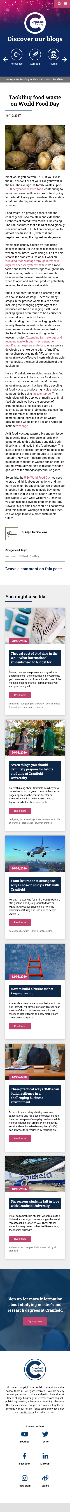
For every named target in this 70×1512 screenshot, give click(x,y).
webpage (22, 426)
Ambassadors (16, 1247)
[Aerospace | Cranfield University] (17, 54)
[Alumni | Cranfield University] (54, 54)
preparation (27, 822)
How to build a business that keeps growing (32, 991)
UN (20, 556)
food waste (11, 556)
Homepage (11, 79)
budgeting (14, 703)
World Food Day (31, 556)
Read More (20, 695)
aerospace (14, 931)
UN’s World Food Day (37, 477)
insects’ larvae (42, 393)
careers (42, 1247)
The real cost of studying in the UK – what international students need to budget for (34, 657)
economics (28, 707)
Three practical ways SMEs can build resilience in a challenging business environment (35, 1095)
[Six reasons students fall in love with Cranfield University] (35, 1174)
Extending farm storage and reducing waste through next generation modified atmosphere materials (33, 341)
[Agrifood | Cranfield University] (35, 54)
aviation (25, 931)
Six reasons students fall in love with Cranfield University (35, 1203)
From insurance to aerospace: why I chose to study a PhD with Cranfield (35, 884)
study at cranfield (43, 822)
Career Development (44, 819)
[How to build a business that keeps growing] (35, 962)
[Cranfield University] (35, 13)
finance (39, 707)
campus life (31, 1247)
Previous (5, 59)
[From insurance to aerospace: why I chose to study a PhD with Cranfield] (35, 854)
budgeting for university (32, 703)
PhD (51, 931)
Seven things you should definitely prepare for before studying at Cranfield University (32, 771)
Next (64, 59)
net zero (43, 931)
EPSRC (34, 931)
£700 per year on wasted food (24, 189)
